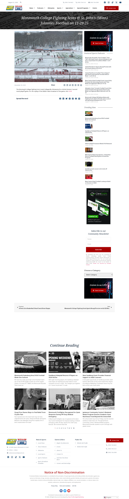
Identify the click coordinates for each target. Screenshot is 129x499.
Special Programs (82, 8)
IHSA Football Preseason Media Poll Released (98, 143)
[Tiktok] (112, 2)
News (31, 8)
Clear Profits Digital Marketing (76, 497)
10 (73, 428)
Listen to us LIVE (98, 37)
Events (95, 8)
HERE (70, 91)
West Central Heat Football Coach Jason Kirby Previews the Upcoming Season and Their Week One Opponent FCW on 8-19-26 (98, 82)
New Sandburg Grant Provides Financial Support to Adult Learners (97, 376)
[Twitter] (64, 490)
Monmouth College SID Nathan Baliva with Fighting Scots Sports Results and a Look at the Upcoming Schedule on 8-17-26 (98, 99)
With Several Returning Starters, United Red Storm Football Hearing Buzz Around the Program (97, 156)
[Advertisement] (48, 116)
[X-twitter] (116, 2)
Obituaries (51, 8)
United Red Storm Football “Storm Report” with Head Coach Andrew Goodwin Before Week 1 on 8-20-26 (97, 74)
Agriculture (69, 8)
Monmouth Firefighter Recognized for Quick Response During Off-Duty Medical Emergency (64, 414)
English (108, 497)
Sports (59, 8)
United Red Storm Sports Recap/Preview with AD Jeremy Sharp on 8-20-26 (98, 67)
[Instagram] (108, 2)
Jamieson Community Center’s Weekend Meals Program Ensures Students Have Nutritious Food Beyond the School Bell (97, 414)
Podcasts (40, 8)
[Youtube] (120, 2)
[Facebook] (104, 2)
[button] (20, 2)
